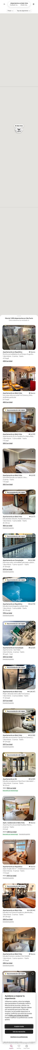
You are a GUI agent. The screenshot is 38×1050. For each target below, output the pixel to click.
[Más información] (28, 320)
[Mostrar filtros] (34, 4)
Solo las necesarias (19, 1032)
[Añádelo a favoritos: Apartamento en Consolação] (32, 536)
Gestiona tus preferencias (19, 1037)
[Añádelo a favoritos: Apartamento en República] (32, 327)
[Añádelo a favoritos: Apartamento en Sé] (32, 754)
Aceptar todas (19, 1026)
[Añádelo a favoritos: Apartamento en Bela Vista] (32, 368)
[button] (7, 361)
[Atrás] (4, 4)
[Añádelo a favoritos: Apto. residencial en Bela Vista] (32, 798)
